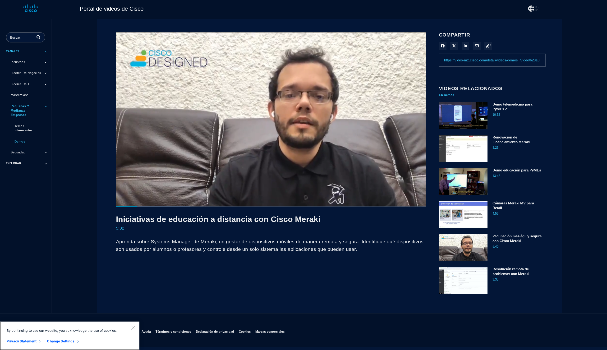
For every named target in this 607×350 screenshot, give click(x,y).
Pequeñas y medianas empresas (20, 110)
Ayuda (146, 331)
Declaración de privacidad (215, 331)
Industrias (18, 62)
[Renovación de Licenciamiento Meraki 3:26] (463, 163)
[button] (38, 37)
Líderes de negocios (26, 73)
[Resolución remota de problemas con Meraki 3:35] (463, 295)
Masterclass (19, 95)
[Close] (133, 327)
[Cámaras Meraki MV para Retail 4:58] (463, 229)
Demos (19, 141)
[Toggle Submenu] (45, 52)
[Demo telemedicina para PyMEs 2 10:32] (463, 130)
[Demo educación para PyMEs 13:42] (463, 196)
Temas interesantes (23, 128)
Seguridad (18, 152)
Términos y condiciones (173, 331)
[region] (69, 336)
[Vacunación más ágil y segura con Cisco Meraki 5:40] (463, 262)
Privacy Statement (22, 341)
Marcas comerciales (270, 331)
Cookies (245, 331)
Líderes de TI (21, 84)
